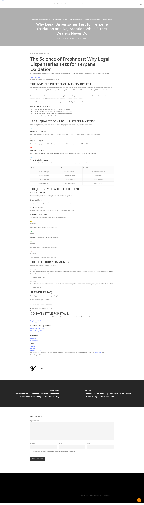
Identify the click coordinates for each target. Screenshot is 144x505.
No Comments (82, 38)
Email (61, 443)
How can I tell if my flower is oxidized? (41, 305)
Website (89, 443)
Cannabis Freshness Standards (41, 19)
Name (32, 443)
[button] (141, 4)
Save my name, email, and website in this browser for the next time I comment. (53, 451)
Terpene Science (107, 19)
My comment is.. (34, 420)
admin (60, 38)
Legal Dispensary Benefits (92, 19)
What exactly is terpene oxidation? (40, 301)
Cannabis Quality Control (60, 19)
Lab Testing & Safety (76, 19)
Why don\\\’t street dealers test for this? (41, 309)
